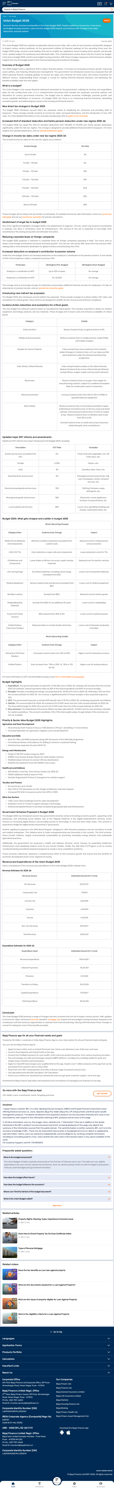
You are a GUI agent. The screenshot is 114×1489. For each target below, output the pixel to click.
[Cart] (110, 4)
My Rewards (39, 1487)
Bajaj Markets (62, 1400)
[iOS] (68, 1432)
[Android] (62, 1432)
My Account (101, 1487)
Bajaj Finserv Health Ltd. (67, 1412)
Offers (74, 1487)
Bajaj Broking (62, 1408)
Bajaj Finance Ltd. (64, 1388)
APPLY (106, 21)
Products (57, 1483)
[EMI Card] (99, 3)
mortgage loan (54, 1019)
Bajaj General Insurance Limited (70, 1392)
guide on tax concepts (78, 116)
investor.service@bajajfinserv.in (24, 1403)
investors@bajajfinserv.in (21, 1445)
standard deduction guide (51, 131)
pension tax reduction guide (51, 288)
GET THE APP (102, 1094)
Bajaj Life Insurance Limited (68, 1396)
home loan (34, 1019)
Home (13, 1487)
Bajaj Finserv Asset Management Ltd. (72, 1416)
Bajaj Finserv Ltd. (63, 1384)
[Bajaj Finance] (12, 3)
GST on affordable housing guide (69, 677)
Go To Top (58, 1332)
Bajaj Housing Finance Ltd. (68, 1404)
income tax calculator (32, 217)
